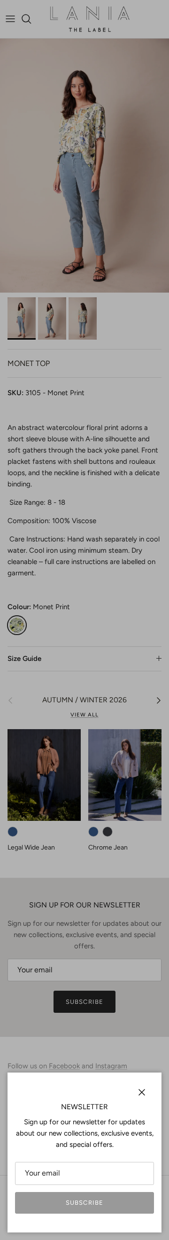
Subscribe (84, 1202)
